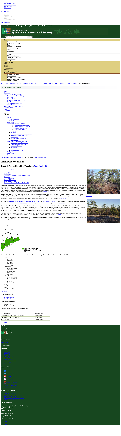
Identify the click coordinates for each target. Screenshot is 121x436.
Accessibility (7, 355)
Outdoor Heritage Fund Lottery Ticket (14, 398)
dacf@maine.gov (5, 421)
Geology (6, 65)
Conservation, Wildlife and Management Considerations (18, 175)
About (5, 40)
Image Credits (4, 342)
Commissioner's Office (13, 41)
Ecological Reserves (9, 107)
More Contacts (4, 424)
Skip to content (8, 6)
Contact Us (8, 32)
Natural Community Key (20, 128)
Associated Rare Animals (10, 181)
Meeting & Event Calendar (11, 385)
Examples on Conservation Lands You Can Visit (16, 183)
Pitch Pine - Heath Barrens (33, 201)
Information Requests (16, 146)
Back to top (46, 191)
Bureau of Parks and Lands (14, 77)
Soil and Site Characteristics (11, 171)
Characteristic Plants (9, 178)
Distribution (7, 177)
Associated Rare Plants (10, 180)
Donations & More (9, 399)
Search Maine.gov (10, 19)
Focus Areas (7, 93)
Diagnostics (7, 172)
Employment (10, 51)
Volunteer (9, 54)
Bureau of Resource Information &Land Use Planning (16, 79)
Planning (6, 69)
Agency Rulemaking (12, 48)
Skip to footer (7, 8)
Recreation (7, 66)
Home (5, 2)
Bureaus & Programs (9, 72)
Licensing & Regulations (10, 71)
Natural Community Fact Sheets (68, 83)
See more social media (10, 387)
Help (5, 18)
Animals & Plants (8, 62)
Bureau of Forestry (12, 76)
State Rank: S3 (40, 166)
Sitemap (6, 363)
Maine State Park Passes (10, 393)
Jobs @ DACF (8, 358)
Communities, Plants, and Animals (49, 83)
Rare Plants (10, 97)
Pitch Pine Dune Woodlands (50, 201)
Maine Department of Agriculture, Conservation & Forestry (26, 26)
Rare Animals (10, 101)
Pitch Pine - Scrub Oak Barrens (17, 201)
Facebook (9, 371)
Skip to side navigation (10, 5)
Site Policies (7, 353)
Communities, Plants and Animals (12, 94)
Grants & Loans (8, 359)
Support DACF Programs (14, 57)
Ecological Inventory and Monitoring (17, 100)
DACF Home (4, 83)
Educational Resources (13, 56)
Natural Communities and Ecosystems (17, 96)
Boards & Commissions (13, 43)
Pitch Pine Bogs (24, 203)
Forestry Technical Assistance (18, 144)
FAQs (12, 120)
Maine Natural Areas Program (30, 83)
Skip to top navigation (9, 3)
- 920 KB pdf (12, 157)
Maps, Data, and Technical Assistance (14, 106)
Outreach (13, 149)
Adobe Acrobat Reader (40, 157)
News (6, 33)
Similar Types (7, 174)
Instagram (9, 379)
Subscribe (7, 30)
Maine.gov (5, 11)
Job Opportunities (15, 119)
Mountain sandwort (9, 297)
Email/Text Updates (11, 382)
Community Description (10, 169)
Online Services (8, 16)
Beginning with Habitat (17, 150)
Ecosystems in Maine (19, 129)
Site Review (14, 147)
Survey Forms (11, 104)
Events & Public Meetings (14, 46)
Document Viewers (9, 356)
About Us (6, 91)
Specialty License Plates (10, 396)
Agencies (6, 15)
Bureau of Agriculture (13, 74)
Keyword (3, 37)
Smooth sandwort (8, 298)
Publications (7, 109)
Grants (9, 49)
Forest (5, 63)
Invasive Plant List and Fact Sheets (23, 134)
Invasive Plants (11, 98)
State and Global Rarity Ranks (15, 103)
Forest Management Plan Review (19, 143)
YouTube (8, 376)
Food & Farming (8, 68)
